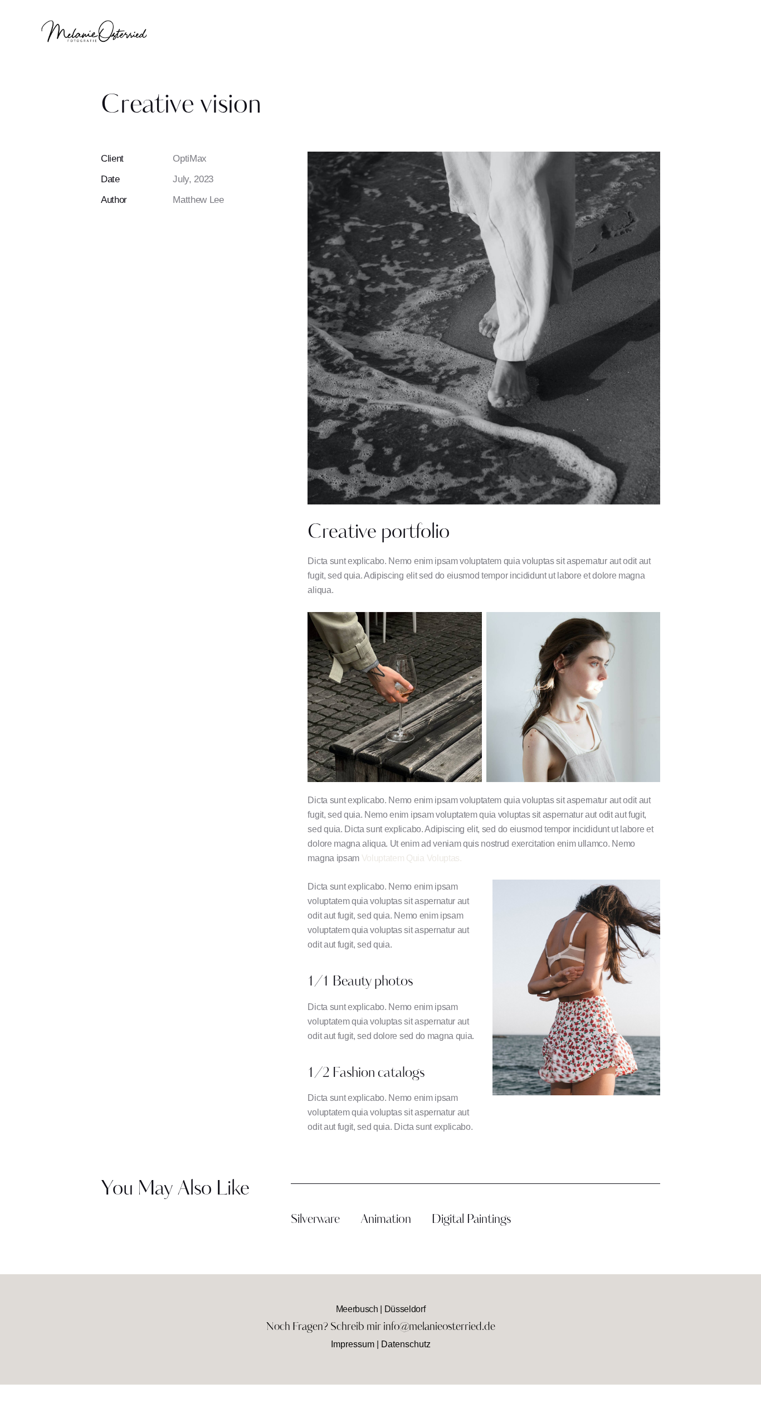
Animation (385, 1220)
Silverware (315, 1220)
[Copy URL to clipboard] (183, 232)
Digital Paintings (471, 1220)
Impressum (352, 1344)
